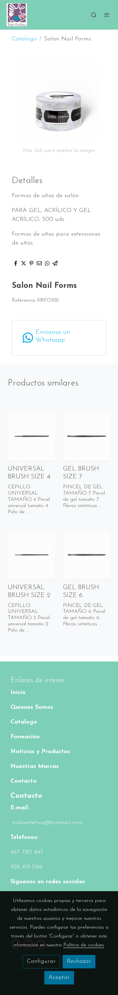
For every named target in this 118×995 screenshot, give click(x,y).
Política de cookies (83, 945)
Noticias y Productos (40, 752)
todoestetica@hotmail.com (46, 823)
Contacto (23, 781)
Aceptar (59, 978)
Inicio (18, 693)
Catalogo (24, 39)
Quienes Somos (31, 707)
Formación (25, 737)
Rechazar (79, 961)
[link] (17, 14)
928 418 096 (26, 867)
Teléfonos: (24, 838)
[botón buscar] (94, 15)
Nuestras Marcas (34, 767)
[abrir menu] (107, 15)
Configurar (41, 961)
